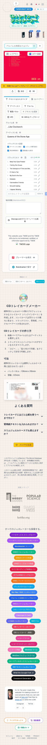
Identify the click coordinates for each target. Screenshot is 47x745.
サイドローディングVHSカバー (23, 569)
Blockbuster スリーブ (23, 546)
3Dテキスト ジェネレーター (23, 667)
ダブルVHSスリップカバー (23, 575)
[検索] (39, 46)
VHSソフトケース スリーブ (23, 581)
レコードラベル (23, 638)
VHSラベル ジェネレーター (23, 552)
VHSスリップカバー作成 (23, 563)
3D (34, 91)
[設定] (27, 4)
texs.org (24, 697)
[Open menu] (42, 4)
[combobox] (20, 46)
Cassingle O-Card (23, 615)
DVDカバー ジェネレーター (23, 604)
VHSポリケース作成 (23, 558)
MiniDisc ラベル (31, 650)
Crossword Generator (22, 678)
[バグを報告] (31, 4)
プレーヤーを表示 (23, 257)
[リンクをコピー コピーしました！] (35, 9)
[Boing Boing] (16, 509)
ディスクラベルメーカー (23, 586)
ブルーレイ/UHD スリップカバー (23, 598)
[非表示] (16, 122)
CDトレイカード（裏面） (23, 632)
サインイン (9, 736)
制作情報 (15, 200)
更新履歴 (37, 720)
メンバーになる (25, 445)
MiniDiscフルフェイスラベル (23, 655)
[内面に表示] (21, 157)
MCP (13, 738)
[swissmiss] (29, 509)
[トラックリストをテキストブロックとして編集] (25, 157)
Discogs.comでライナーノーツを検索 (24, 220)
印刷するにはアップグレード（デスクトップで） (25, 86)
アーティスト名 (12, 132)
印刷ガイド (25, 727)
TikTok (30, 704)
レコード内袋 (15, 650)
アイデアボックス (16, 720)
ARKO (29, 738)
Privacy (36, 736)
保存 (22, 91)
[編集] (39, 162)
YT (18, 708)
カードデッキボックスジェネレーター (23, 661)
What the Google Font (22, 673)
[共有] (12, 91)
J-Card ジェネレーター (17, 621)
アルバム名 (10, 123)
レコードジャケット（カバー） (23, 644)
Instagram (20, 704)
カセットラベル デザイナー (23, 609)
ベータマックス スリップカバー (24, 535)
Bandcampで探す (23, 267)
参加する (19, 736)
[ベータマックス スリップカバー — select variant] (23, 34)
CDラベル (8, 281)
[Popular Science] (34, 497)
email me (18, 700)
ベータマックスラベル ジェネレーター (23, 540)
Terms (27, 736)
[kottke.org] (23, 517)
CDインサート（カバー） (24, 281)
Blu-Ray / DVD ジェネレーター (23, 592)
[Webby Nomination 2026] (14, 497)
